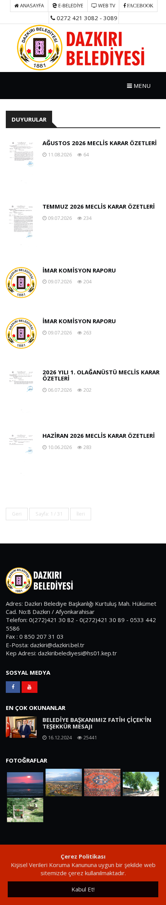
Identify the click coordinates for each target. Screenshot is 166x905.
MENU (141, 85)
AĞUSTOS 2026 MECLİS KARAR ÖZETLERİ (99, 143)
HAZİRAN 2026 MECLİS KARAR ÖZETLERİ (98, 435)
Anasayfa (31, 5)
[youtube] (29, 687)
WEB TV (106, 5)
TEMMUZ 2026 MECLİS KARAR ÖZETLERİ (98, 206)
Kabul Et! (83, 889)
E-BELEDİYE (70, 5)
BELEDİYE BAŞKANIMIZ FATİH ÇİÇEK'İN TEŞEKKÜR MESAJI (96, 723)
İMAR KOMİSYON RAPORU (79, 270)
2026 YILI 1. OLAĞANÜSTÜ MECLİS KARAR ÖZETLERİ (100, 375)
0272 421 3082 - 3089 (86, 18)
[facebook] (13, 687)
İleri (80, 514)
